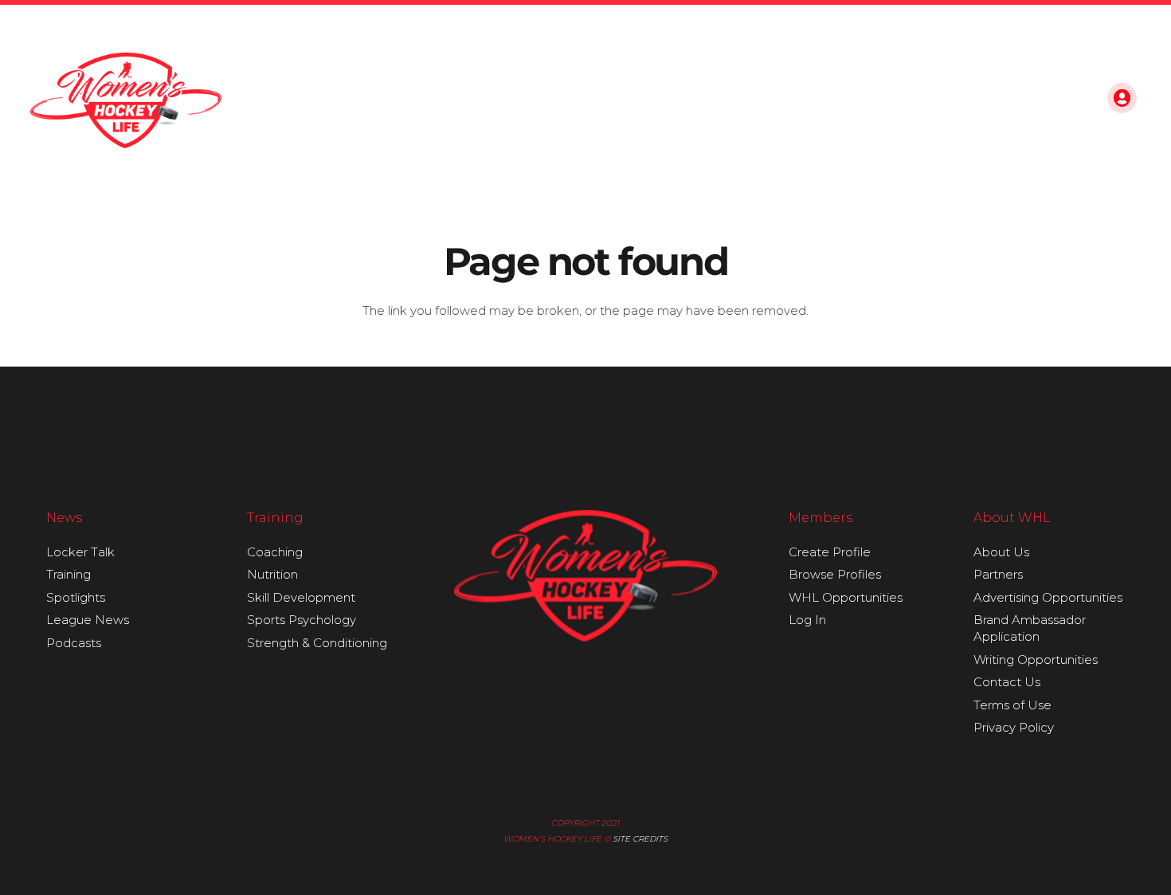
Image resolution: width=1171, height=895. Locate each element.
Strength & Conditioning (317, 642)
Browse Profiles (835, 574)
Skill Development (301, 597)
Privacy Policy (1013, 727)
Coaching (275, 551)
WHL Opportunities (846, 597)
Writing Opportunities (1035, 659)
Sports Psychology (301, 619)
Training (68, 574)
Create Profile (830, 551)
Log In (807, 619)
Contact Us (1006, 681)
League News (87, 619)
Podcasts (73, 642)
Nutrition (272, 574)
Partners (998, 574)
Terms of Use (1012, 704)
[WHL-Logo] (126, 100)
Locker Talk (80, 551)
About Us (1001, 551)
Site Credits (640, 839)
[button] (1072, 100)
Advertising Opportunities (1047, 597)
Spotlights (75, 597)
